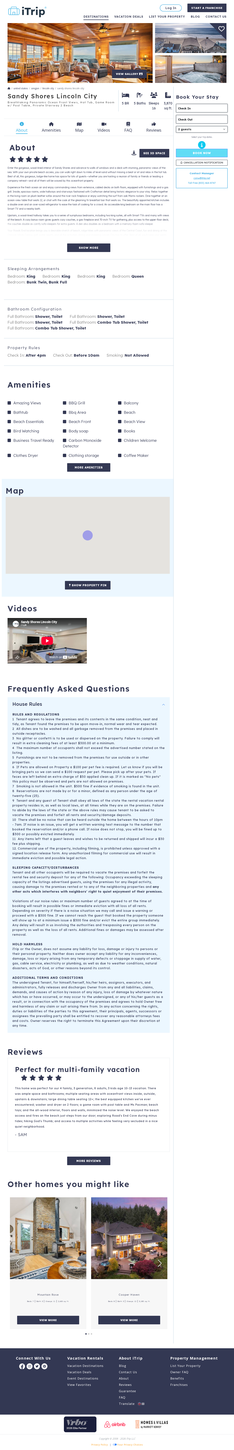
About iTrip (131, 1358)
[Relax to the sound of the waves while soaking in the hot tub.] (190, 68)
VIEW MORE (48, 1320)
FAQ (122, 1397)
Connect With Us (33, 1358)
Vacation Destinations (85, 1366)
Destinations (96, 16)
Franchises (179, 1385)
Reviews (125, 1385)
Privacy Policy (99, 1444)
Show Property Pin (89, 585)
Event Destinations (82, 1378)
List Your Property (167, 16)
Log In (170, 8)
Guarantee (127, 1391)
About (124, 1378)
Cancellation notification (203, 162)
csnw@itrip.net (202, 178)
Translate (128, 1404)
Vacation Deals (128, 16)
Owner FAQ (179, 1372)
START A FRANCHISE (207, 8)
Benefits (177, 1378)
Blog (195, 16)
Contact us (216, 16)
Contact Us (128, 1372)
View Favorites (79, 1385)
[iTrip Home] (9, 88)
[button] (17, 1263)
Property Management (194, 1358)
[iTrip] (27, 11)
